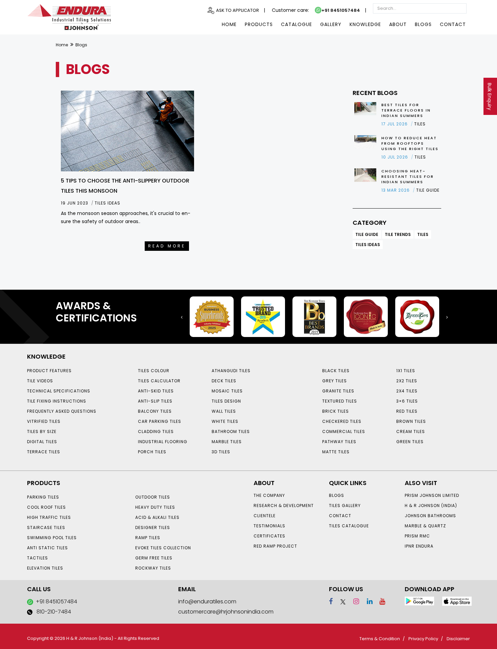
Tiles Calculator (159, 381)
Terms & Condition (379, 638)
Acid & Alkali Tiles (157, 517)
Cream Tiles (410, 431)
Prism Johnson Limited (432, 495)
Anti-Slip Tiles (155, 401)
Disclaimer (458, 638)
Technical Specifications (58, 391)
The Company (269, 495)
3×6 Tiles (407, 401)
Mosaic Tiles (227, 391)
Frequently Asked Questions (61, 411)
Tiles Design (226, 401)
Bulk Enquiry (489, 96)
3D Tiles (221, 452)
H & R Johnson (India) (431, 505)
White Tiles (225, 421)
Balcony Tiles (155, 411)
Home (229, 24)
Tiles (422, 234)
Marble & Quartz (425, 526)
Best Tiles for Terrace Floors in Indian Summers (406, 110)
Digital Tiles (42, 441)
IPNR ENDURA (419, 546)
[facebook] (331, 601)
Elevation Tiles (45, 568)
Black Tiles (336, 371)
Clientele (265, 516)
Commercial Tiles (343, 431)
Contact (453, 24)
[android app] (419, 601)
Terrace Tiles (43, 452)
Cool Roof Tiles (46, 507)
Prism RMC (417, 536)
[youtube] (379, 601)
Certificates (269, 536)
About (398, 24)
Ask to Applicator (237, 10)
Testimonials (269, 526)
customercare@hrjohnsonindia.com (226, 612)
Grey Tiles (334, 381)
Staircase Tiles (46, 527)
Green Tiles (410, 441)
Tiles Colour (153, 371)
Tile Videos (40, 381)
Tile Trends (398, 234)
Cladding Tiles (156, 431)
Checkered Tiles (341, 421)
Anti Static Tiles (47, 548)
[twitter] (340, 601)
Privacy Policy (423, 638)
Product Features (49, 371)
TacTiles (37, 558)
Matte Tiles (336, 452)
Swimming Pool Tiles (52, 537)
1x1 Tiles (405, 371)
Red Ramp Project (275, 546)
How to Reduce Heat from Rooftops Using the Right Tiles (410, 143)
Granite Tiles (338, 391)
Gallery (330, 24)
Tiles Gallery (345, 505)
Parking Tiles (43, 497)
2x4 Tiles (407, 391)
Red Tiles (407, 411)
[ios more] (457, 601)
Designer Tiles (152, 527)
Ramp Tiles (147, 537)
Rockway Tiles (153, 568)
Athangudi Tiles (231, 371)
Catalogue (296, 24)
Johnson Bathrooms (430, 516)
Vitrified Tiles (44, 421)
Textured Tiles (339, 401)
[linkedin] (367, 601)
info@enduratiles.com (207, 601)
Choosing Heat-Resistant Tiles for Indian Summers (407, 176)
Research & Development (284, 505)
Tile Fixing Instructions (56, 401)
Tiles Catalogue (349, 526)
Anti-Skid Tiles (156, 391)
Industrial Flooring (162, 441)
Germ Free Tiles (153, 558)
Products (259, 24)
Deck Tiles (224, 381)
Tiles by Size (41, 431)
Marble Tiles (227, 441)
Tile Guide (366, 234)
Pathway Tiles (339, 441)
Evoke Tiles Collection (163, 548)
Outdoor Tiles (152, 497)
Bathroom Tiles (231, 431)
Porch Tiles (152, 452)
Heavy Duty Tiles (155, 507)
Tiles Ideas (367, 244)
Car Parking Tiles (159, 421)
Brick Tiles (335, 411)
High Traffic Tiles (49, 517)
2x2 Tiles (406, 381)
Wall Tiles (224, 411)
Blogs (423, 24)
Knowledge (365, 24)
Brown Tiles (411, 421)
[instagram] (353, 601)
